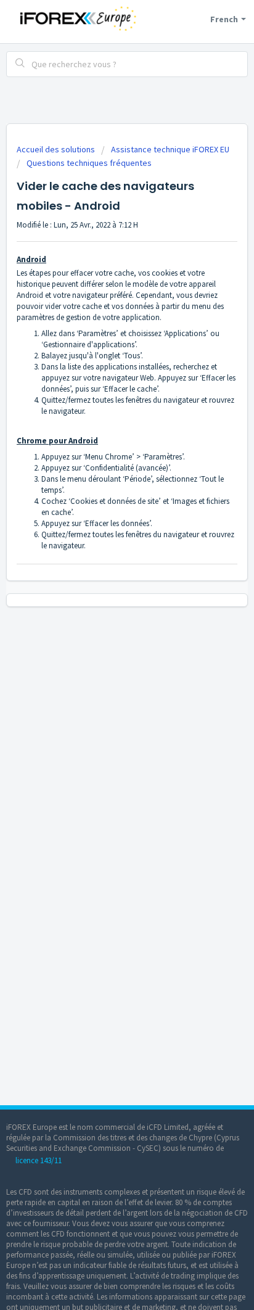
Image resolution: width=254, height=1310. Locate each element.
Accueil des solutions (57, 149)
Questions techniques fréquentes (89, 162)
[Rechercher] (20, 64)
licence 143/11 (38, 1160)
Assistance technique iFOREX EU (170, 149)
